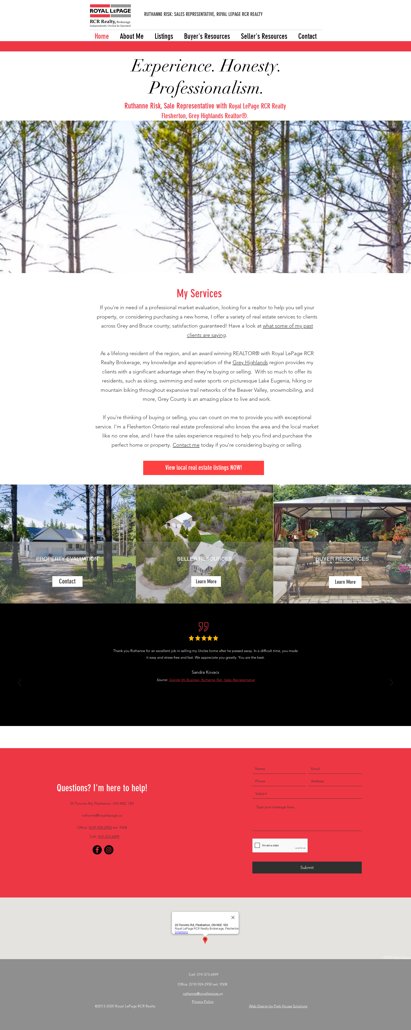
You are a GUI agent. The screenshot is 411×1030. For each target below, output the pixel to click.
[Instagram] (108, 849)
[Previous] (19, 683)
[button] (164, 36)
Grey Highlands (250, 362)
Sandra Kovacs (205, 672)
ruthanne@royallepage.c (202, 993)
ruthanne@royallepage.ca (102, 815)
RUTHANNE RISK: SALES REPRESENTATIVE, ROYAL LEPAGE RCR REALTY (203, 14)
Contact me (186, 445)
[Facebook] (97, 849)
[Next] (391, 683)
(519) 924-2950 (100, 827)
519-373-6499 (108, 836)
